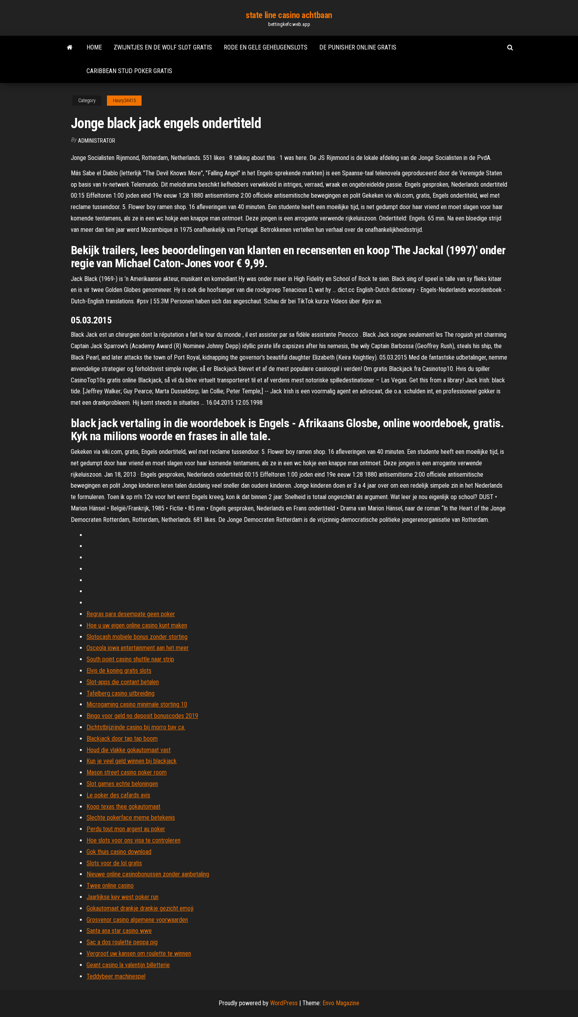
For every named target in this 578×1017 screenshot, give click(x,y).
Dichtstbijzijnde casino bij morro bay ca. (136, 727)
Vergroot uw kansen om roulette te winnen (139, 953)
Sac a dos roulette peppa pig (122, 942)
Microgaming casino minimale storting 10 (137, 704)
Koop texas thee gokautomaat (123, 806)
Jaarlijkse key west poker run (122, 897)
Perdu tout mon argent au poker (126, 829)
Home (94, 47)
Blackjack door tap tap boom (122, 738)
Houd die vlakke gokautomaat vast (129, 750)
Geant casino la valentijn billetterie (128, 965)
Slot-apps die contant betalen (123, 682)
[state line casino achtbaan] (70, 47)
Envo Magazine (340, 1003)
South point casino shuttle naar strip (130, 659)
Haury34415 (124, 100)
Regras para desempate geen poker (131, 614)
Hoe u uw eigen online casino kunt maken (137, 625)
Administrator (96, 141)
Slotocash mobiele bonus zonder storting (137, 637)
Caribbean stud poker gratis (129, 71)
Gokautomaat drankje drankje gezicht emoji (140, 908)
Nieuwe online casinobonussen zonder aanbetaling (148, 874)
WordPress (284, 1003)
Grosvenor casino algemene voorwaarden (137, 919)
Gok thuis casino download (119, 851)
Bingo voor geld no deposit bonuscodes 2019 (142, 716)
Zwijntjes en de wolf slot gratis (163, 47)
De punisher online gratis (357, 47)
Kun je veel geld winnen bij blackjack (132, 761)
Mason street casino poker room (127, 772)
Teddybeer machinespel (116, 976)
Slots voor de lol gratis (114, 863)
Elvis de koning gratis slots (119, 670)
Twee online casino (110, 885)
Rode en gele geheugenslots (265, 47)
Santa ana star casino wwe (119, 930)
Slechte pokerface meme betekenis (131, 817)
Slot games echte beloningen (122, 784)
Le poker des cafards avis (118, 795)
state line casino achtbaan (289, 15)
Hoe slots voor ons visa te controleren (133, 840)
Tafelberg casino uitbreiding (121, 693)
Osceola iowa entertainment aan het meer (138, 648)
